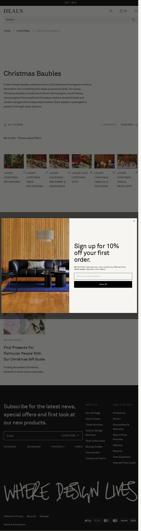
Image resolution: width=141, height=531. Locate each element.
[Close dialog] (134, 221)
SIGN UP (103, 284)
